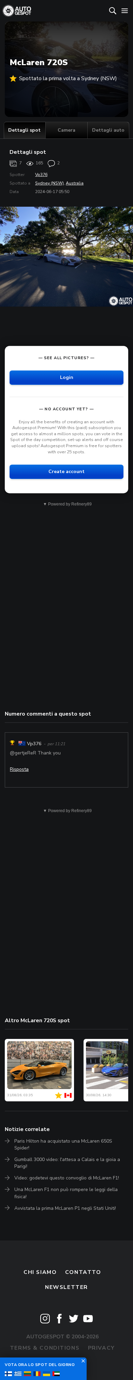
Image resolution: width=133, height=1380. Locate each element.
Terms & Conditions (44, 1348)
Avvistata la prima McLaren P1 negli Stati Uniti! (65, 1208)
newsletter (66, 1287)
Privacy (101, 1348)
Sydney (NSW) (49, 183)
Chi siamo (40, 1272)
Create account (66, 471)
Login (66, 377)
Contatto (83, 1272)
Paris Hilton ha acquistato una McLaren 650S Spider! (63, 1144)
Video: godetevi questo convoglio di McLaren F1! (66, 1178)
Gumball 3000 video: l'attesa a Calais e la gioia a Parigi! (67, 1163)
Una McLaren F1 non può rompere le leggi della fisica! (66, 1193)
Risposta (19, 769)
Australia (75, 183)
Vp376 (41, 174)
